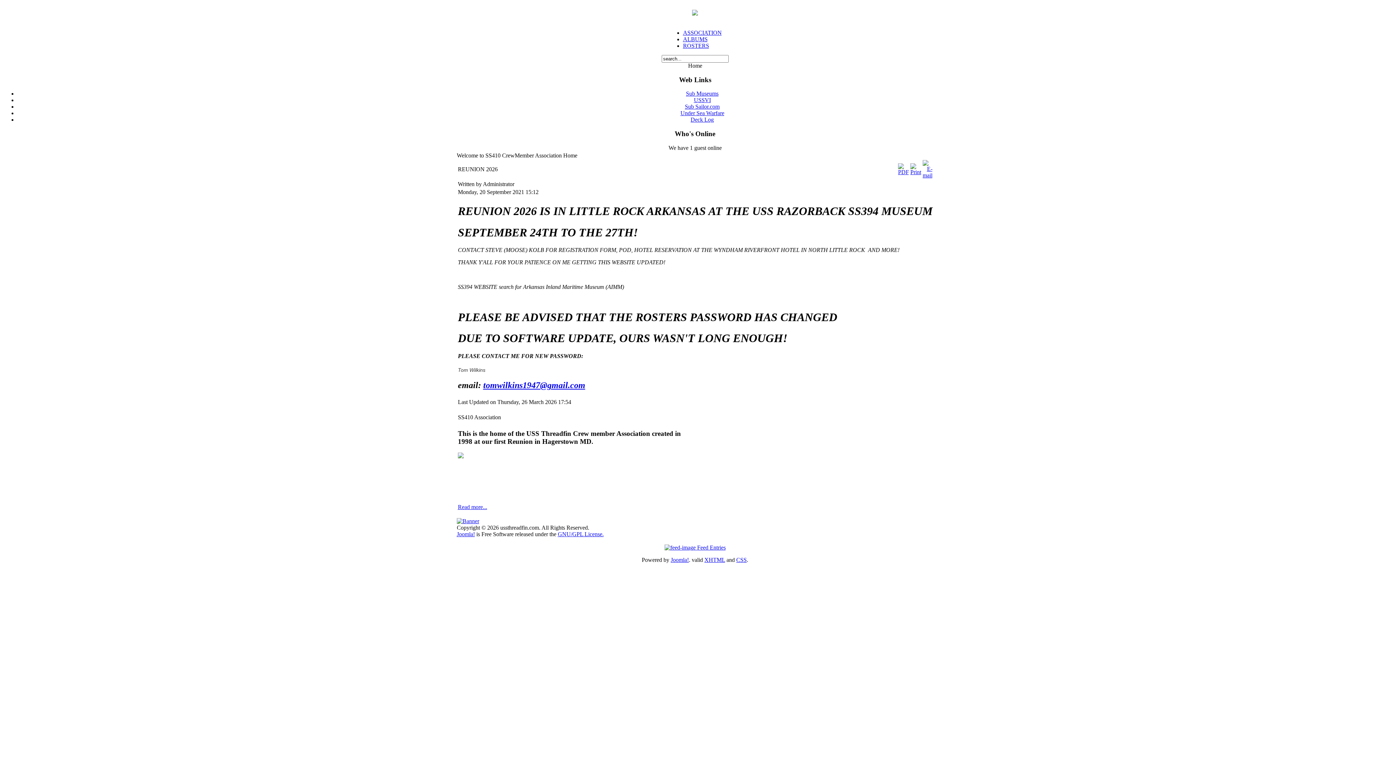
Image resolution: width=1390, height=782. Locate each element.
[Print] (915, 172)
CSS (741, 560)
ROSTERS (696, 46)
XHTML (714, 560)
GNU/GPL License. (581, 534)
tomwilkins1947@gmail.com (534, 385)
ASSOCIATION (702, 33)
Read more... (472, 507)
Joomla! (466, 534)
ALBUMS (695, 39)
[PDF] (903, 172)
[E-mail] (927, 175)
